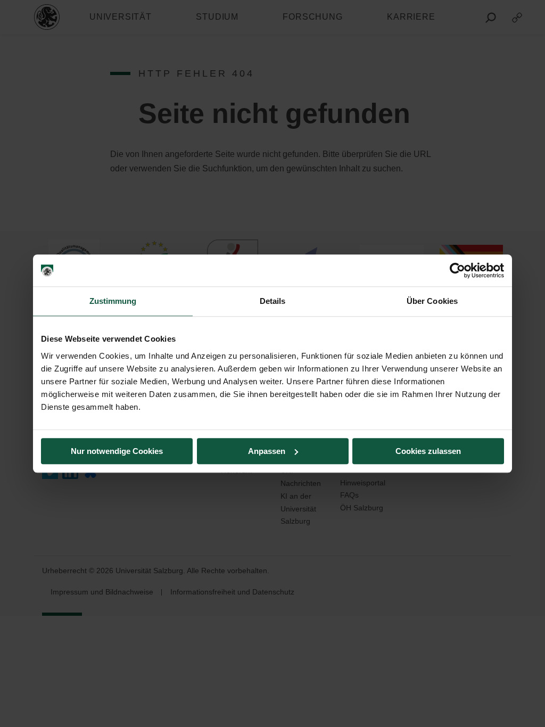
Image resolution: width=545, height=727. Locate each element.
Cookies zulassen (428, 451)
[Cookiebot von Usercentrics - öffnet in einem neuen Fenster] (457, 270)
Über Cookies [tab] (432, 300)
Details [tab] (273, 300)
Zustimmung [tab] (113, 300)
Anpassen (266, 451)
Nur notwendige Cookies (117, 451)
